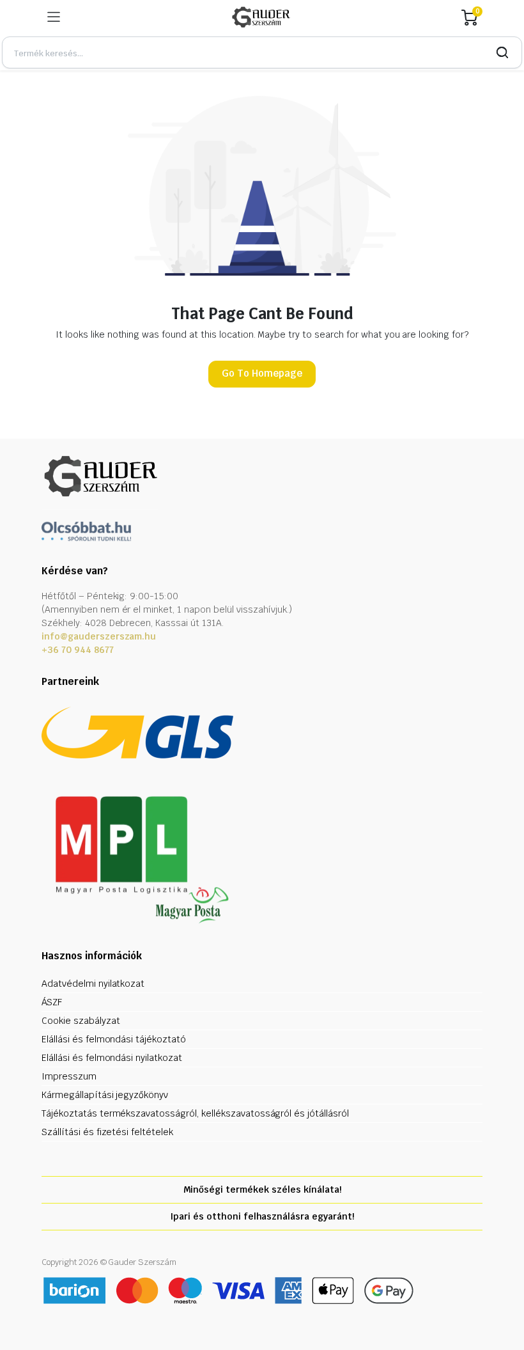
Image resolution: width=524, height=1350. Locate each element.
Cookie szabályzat (81, 1020)
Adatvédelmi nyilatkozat (93, 983)
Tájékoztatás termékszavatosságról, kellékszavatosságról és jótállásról (195, 1113)
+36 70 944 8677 (78, 649)
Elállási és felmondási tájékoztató (114, 1039)
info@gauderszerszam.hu (99, 636)
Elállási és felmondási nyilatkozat (112, 1058)
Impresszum (69, 1076)
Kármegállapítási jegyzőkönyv (105, 1095)
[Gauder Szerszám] (261, 17)
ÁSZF (52, 1002)
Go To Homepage (262, 373)
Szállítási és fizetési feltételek (107, 1132)
